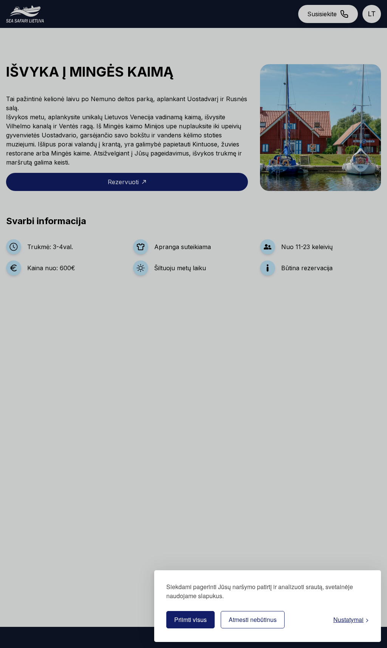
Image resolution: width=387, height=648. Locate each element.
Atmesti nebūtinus (253, 619)
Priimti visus (190, 619)
